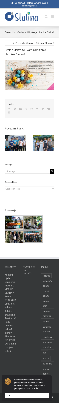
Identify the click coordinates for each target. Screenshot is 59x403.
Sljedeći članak (44, 43)
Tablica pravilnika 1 (11, 313)
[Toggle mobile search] (46, 15)
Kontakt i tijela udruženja (10, 278)
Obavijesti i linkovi (10, 305)
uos (44, 352)
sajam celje (46, 303)
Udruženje (47, 337)
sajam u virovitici (47, 313)
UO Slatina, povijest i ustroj (10, 347)
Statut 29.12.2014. (11, 298)
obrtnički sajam (47, 293)
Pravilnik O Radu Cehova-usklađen (10, 324)
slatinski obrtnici (47, 329)
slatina (46, 321)
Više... (37, 388)
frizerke (46, 275)
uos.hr (46, 358)
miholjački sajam (47, 283)
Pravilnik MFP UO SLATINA (9, 289)
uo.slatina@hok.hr (29, 6)
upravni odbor (46, 371)
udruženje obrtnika (47, 344)
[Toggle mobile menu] (52, 15)
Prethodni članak (24, 43)
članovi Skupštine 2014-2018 (10, 336)
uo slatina (47, 363)
